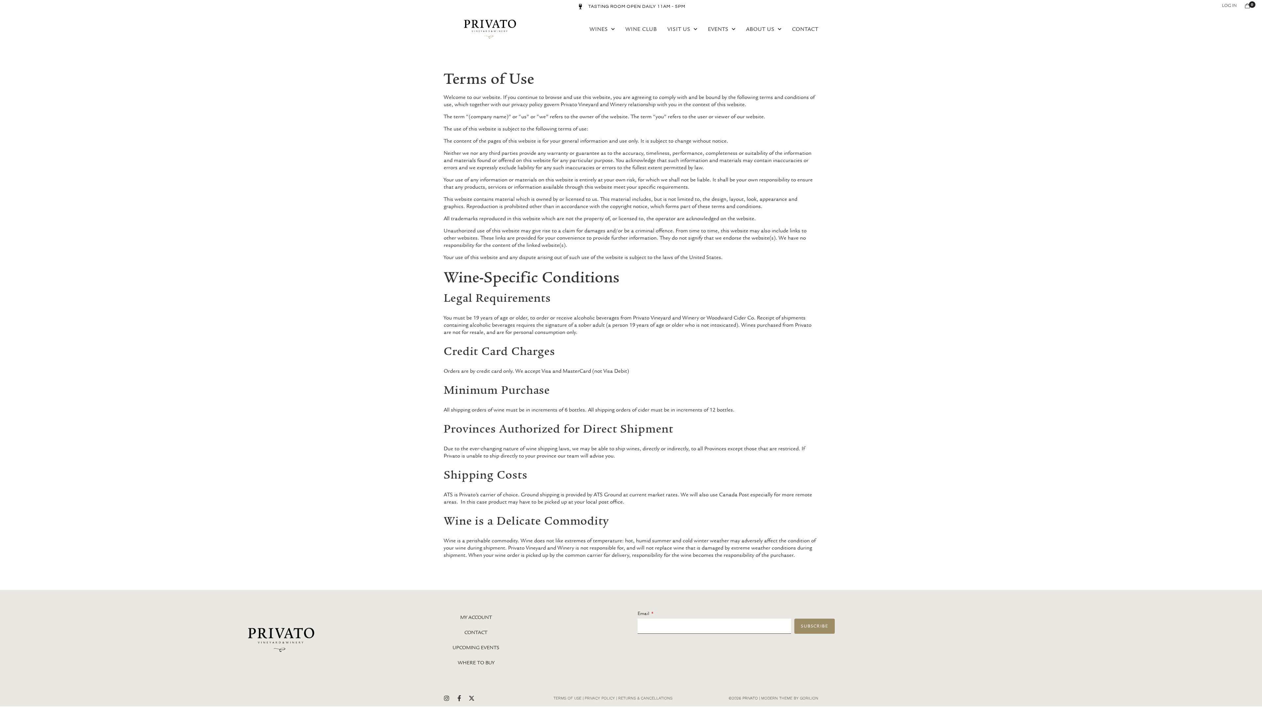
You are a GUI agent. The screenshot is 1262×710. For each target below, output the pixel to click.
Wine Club (641, 29)
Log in (1229, 5)
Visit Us (678, 29)
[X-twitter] (472, 698)
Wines (599, 29)
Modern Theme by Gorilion (789, 698)
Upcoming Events (476, 648)
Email (643, 613)
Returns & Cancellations (645, 698)
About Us (760, 29)
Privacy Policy (600, 698)
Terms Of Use (567, 698)
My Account (476, 617)
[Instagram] (447, 698)
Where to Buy (476, 663)
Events (718, 29)
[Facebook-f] (459, 698)
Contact (805, 29)
